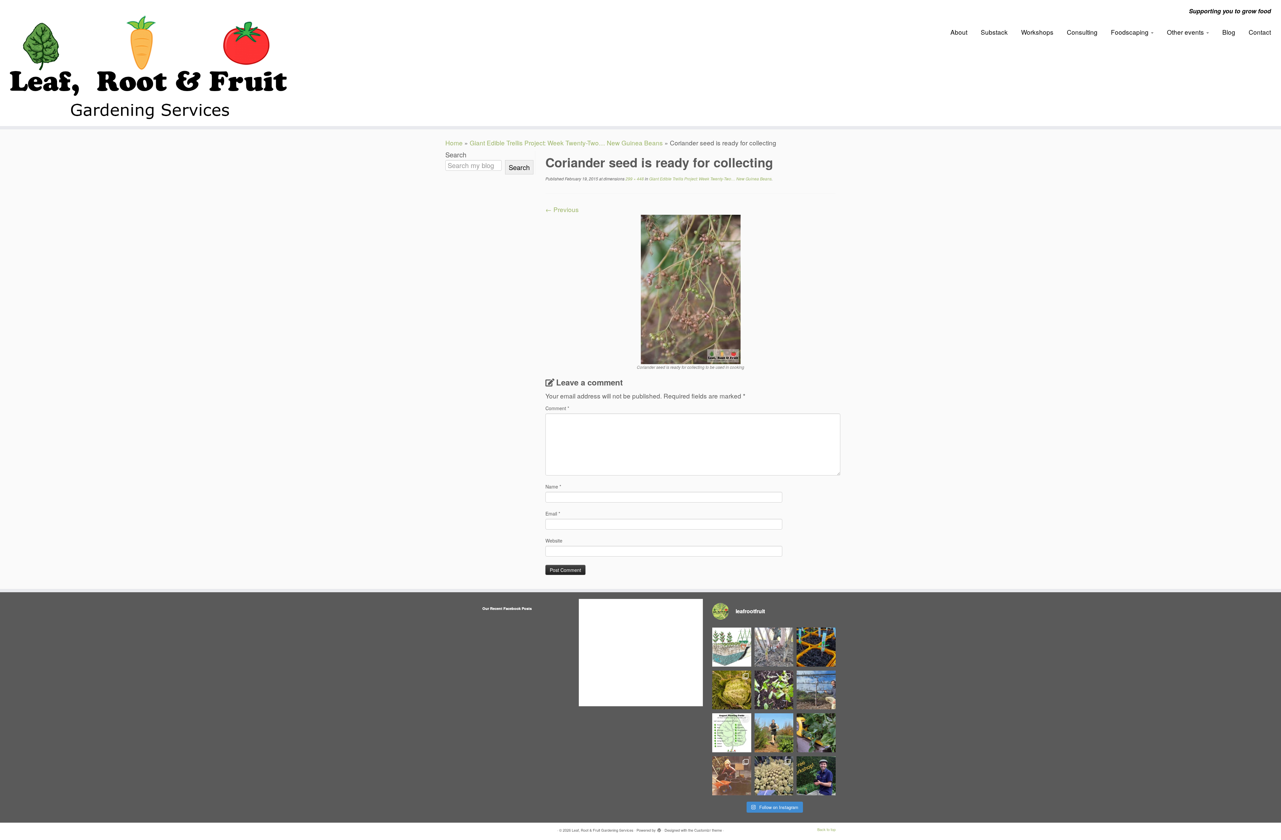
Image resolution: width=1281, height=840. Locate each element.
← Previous (562, 209)
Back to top (826, 829)
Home (454, 142)
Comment (557, 408)
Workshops (1037, 31)
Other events (1186, 31)
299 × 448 (634, 178)
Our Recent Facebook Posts (507, 608)
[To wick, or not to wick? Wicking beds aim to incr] (731, 647)
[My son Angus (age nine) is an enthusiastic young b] (774, 647)
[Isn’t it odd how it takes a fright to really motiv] (774, 732)
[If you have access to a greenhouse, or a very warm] (816, 647)
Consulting (1082, 31)
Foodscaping (1130, 31)
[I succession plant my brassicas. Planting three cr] (774, 775)
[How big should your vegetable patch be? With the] (816, 732)
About (958, 31)
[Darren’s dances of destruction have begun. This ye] (774, 690)
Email (552, 513)
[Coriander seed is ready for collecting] (691, 288)
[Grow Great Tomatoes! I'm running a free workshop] (816, 775)
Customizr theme (708, 830)
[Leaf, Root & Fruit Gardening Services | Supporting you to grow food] (148, 63)
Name (553, 486)
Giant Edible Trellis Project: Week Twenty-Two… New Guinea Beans (566, 142)
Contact (1260, 31)
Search (455, 154)
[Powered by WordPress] (659, 828)
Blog (1228, 31)
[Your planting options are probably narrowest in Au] (731, 732)
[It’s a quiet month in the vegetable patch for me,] (816, 690)
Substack (994, 31)
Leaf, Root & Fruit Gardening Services (602, 830)
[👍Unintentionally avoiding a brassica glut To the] (731, 690)
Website (553, 540)
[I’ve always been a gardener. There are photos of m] (731, 775)
